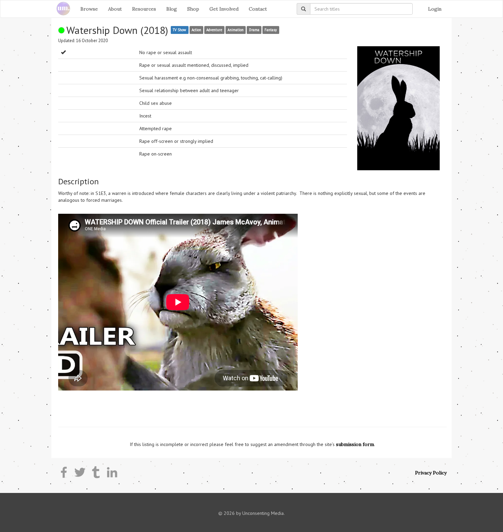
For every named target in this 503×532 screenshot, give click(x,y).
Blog (171, 9)
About (115, 9)
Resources (144, 9)
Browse (89, 9)
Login (434, 9)
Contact (258, 9)
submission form (355, 444)
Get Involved (223, 9)
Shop (193, 9)
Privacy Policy (431, 473)
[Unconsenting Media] (60, 8)
